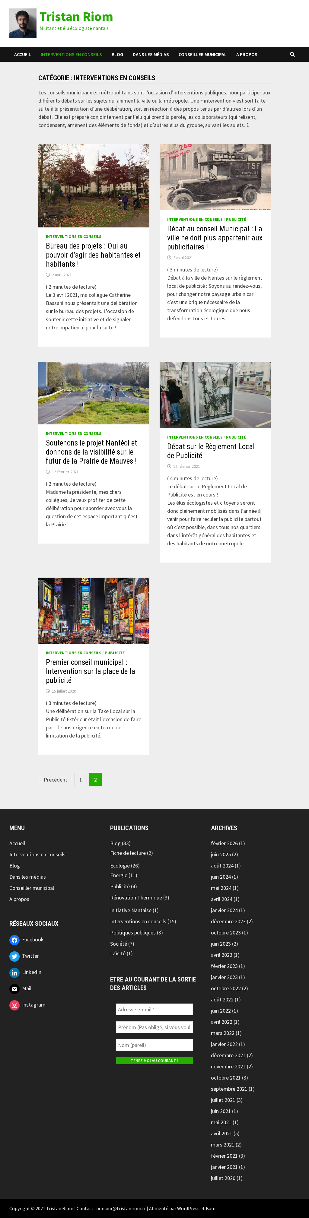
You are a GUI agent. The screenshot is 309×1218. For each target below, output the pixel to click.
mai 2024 (221, 887)
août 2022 (222, 999)
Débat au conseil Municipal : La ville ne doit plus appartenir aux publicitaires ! (215, 237)
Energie (118, 875)
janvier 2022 (224, 1044)
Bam (210, 1208)
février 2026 (224, 843)
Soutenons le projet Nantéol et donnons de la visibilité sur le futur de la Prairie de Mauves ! (91, 452)
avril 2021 (221, 1133)
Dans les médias (151, 54)
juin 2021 (221, 1111)
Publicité (236, 219)
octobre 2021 (226, 1077)
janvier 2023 (224, 977)
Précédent (55, 779)
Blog (117, 54)
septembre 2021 (229, 1088)
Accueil (22, 54)
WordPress (188, 1208)
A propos (246, 54)
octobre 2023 (226, 932)
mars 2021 (222, 1144)
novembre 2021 (228, 1066)
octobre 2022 (226, 988)
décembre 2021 (228, 1055)
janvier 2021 (224, 1166)
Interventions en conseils (71, 54)
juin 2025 (221, 854)
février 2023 (224, 966)
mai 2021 (221, 1122)
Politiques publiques (133, 932)
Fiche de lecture (128, 852)
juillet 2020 (223, 1178)
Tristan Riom (76, 16)
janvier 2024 (224, 910)
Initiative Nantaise (130, 910)
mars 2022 (222, 1032)
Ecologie (120, 865)
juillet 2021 (223, 1099)
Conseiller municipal (203, 54)
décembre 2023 (228, 921)
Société (118, 943)
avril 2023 (221, 954)
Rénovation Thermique (136, 897)
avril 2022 (221, 1021)
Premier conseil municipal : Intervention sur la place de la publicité (90, 671)
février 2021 (224, 1155)
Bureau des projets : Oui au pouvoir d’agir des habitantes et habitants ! (93, 255)
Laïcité (118, 953)
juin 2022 (221, 1010)
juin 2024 (221, 876)
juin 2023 (221, 943)
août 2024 (222, 865)
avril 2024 (221, 899)
